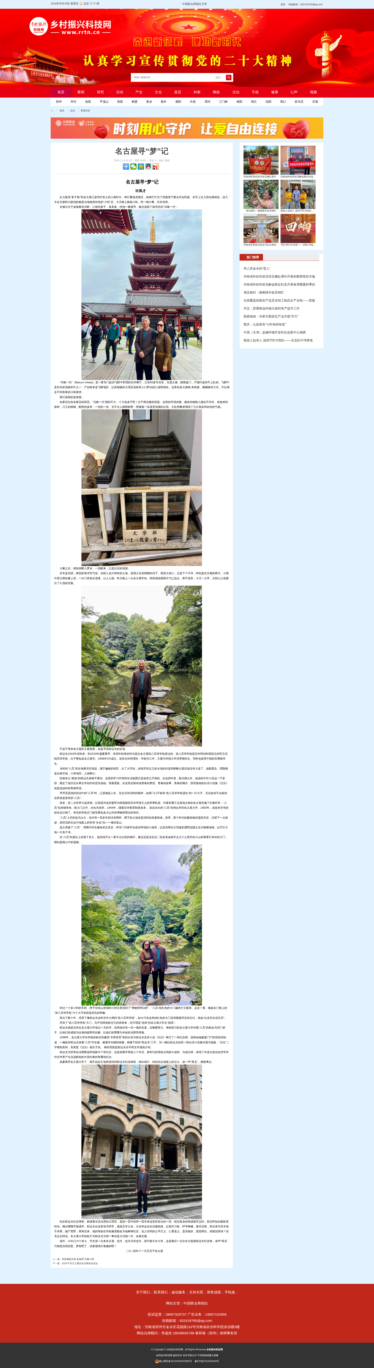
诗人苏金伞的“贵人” (256, 268)
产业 (138, 92)
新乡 (149, 101)
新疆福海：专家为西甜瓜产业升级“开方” (270, 316)
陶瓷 (216, 92)
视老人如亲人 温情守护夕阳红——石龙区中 (302, 210)
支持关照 (196, 1292)
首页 (60, 94)
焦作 (164, 101)
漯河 (207, 101)
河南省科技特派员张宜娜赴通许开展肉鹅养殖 (266, 176)
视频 (313, 92)
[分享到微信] (133, 166)
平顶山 (104, 101)
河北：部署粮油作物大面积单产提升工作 (271, 308)
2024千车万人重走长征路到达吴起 (80, 1263)
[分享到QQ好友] (148, 166)
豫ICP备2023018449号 (207, 1361)
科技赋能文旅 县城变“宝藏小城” (78, 1259)
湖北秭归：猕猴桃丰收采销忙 (261, 210)
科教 (197, 92)
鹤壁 (135, 101)
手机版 (230, 1292)
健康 (274, 92)
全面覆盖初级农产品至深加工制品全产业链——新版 (279, 300)
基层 (177, 92)
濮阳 (178, 101)
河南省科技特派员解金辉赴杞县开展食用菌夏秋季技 (279, 284)
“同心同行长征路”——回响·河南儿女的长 (301, 244)
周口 (283, 101)
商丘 (254, 101)
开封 (73, 101)
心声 (293, 92)
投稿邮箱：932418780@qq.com (305, 4)
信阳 (268, 101)
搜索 (217, 77)
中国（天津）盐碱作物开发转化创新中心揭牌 (274, 332)
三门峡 (223, 101)
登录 (283, 4)
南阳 (239, 101)
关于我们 (143, 1292)
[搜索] (228, 77)
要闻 (80, 92)
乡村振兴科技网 (52, 111)
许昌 (193, 101)
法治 (235, 92)
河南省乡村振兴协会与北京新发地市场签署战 (266, 244)
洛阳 (88, 101)
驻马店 (299, 101)
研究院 (100, 94)
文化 (158, 92)
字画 (255, 92)
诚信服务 (178, 1292)
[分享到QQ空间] (141, 166)
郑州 (59, 101)
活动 (119, 92)
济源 (315, 101)
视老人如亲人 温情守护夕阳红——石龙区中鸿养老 (278, 340)
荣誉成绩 (214, 1292)
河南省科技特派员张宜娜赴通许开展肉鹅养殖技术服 (279, 276)
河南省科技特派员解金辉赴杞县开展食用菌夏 (303, 176)
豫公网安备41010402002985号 (175, 1361)
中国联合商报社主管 (194, 3)
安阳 (120, 101)
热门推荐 (253, 257)
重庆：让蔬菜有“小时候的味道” (264, 324)
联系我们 (161, 1292)
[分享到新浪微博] (156, 166)
